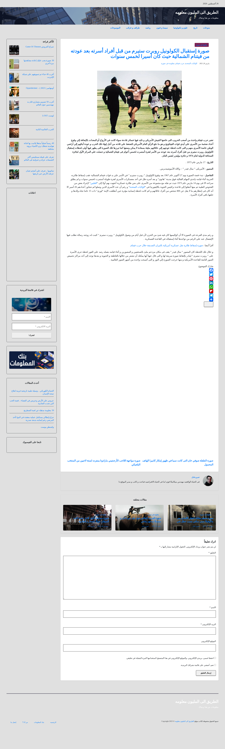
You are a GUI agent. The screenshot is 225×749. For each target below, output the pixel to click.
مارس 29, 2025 (208, 526)
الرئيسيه (53, 722)
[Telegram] (139, 295)
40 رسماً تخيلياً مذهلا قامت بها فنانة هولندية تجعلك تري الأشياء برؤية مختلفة (39, 146)
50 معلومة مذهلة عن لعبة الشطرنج (39, 410)
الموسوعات (115, 28)
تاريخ (195, 28)
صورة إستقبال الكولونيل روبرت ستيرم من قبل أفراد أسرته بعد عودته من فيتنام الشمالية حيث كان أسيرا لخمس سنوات (140, 53)
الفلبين (93, 183)
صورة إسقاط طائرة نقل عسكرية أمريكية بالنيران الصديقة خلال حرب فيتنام (166, 245)
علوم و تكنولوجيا (180, 28)
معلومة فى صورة (201, 45)
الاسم (213, 607)
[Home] (215, 26)
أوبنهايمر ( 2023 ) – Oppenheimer (40, 88)
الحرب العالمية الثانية (45, 129)
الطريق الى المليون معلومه (197, 12)
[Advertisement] (193, 215)
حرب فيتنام (180, 63)
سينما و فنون (162, 28)
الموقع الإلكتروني (208, 641)
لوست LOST (48, 116)
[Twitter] (139, 274)
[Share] (139, 299)
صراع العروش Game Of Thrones (40, 47)
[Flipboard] (139, 291)
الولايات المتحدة (191, 63)
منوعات (206, 28)
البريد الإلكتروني (208, 624)
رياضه (148, 28)
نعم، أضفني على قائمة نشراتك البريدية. (197, 665)
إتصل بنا (13, 722)
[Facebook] (139, 270)
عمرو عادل (196, 477)
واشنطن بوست (47, 427)
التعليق (212, 553)
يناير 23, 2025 (156, 526)
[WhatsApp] (139, 287)
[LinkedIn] (139, 283)
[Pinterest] (139, 279)
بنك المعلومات (39, 722)
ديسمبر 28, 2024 (102, 526)
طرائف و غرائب (133, 28)
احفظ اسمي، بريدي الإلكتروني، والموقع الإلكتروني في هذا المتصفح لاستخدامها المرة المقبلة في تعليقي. (170, 658)
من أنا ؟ (25, 722)
